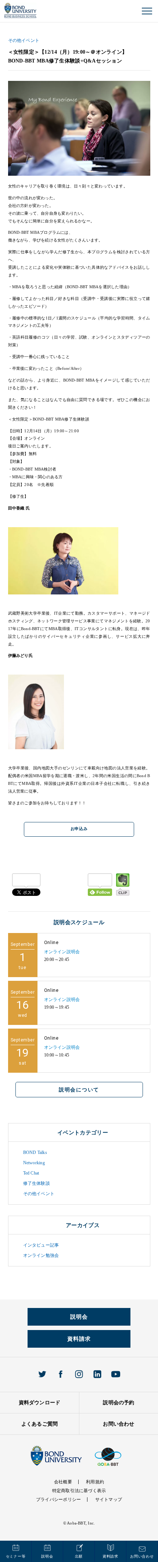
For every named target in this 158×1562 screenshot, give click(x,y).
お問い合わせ (118, 1424)
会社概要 (63, 1481)
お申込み (79, 828)
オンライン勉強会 (41, 1255)
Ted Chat (31, 1173)
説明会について (79, 1090)
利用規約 (95, 1481)
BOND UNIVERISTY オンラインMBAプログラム (20, 10)
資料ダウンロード (40, 1402)
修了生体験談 (36, 1183)
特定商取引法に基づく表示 (79, 1490)
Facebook (60, 1374)
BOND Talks (35, 1152)
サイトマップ (108, 1499)
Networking (34, 1162)
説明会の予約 (118, 1402)
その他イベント (24, 40)
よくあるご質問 (39, 1424)
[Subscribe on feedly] (100, 884)
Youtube (115, 1374)
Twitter (42, 1374)
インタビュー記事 (41, 1245)
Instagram (79, 1374)
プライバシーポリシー (58, 1499)
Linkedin (97, 1374)
